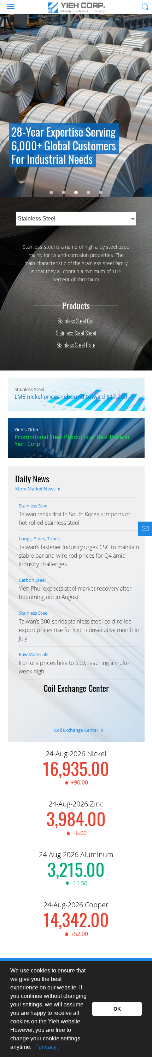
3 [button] (76, 192)
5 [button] (101, 192)
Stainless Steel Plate (76, 345)
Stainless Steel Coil (76, 321)
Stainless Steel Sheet (76, 333)
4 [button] (88, 192)
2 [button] (63, 192)
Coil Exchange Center (76, 730)
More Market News (35, 489)
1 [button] (51, 192)
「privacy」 (47, 1047)
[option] (76, 109)
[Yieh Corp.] (76, 7)
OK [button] (117, 1009)
